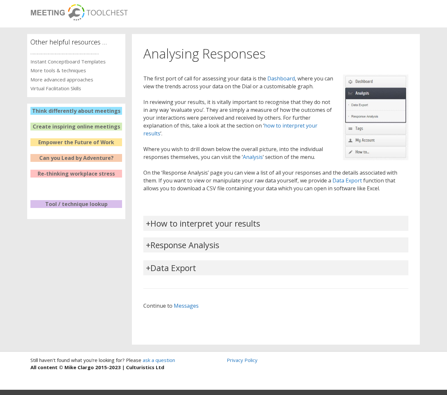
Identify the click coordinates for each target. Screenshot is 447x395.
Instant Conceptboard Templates (68, 61)
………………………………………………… (64, 52)
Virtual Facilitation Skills (55, 88)
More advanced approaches (61, 79)
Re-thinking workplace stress (76, 173)
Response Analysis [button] (185, 244)
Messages (186, 305)
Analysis (253, 157)
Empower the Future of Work (76, 142)
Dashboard (281, 78)
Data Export (347, 180)
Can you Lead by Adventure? (76, 158)
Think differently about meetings (76, 110)
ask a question (158, 360)
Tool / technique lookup (76, 204)
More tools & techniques (58, 70)
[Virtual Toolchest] (79, 10)
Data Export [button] (173, 267)
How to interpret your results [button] (205, 223)
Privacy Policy (242, 360)
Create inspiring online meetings (76, 126)
